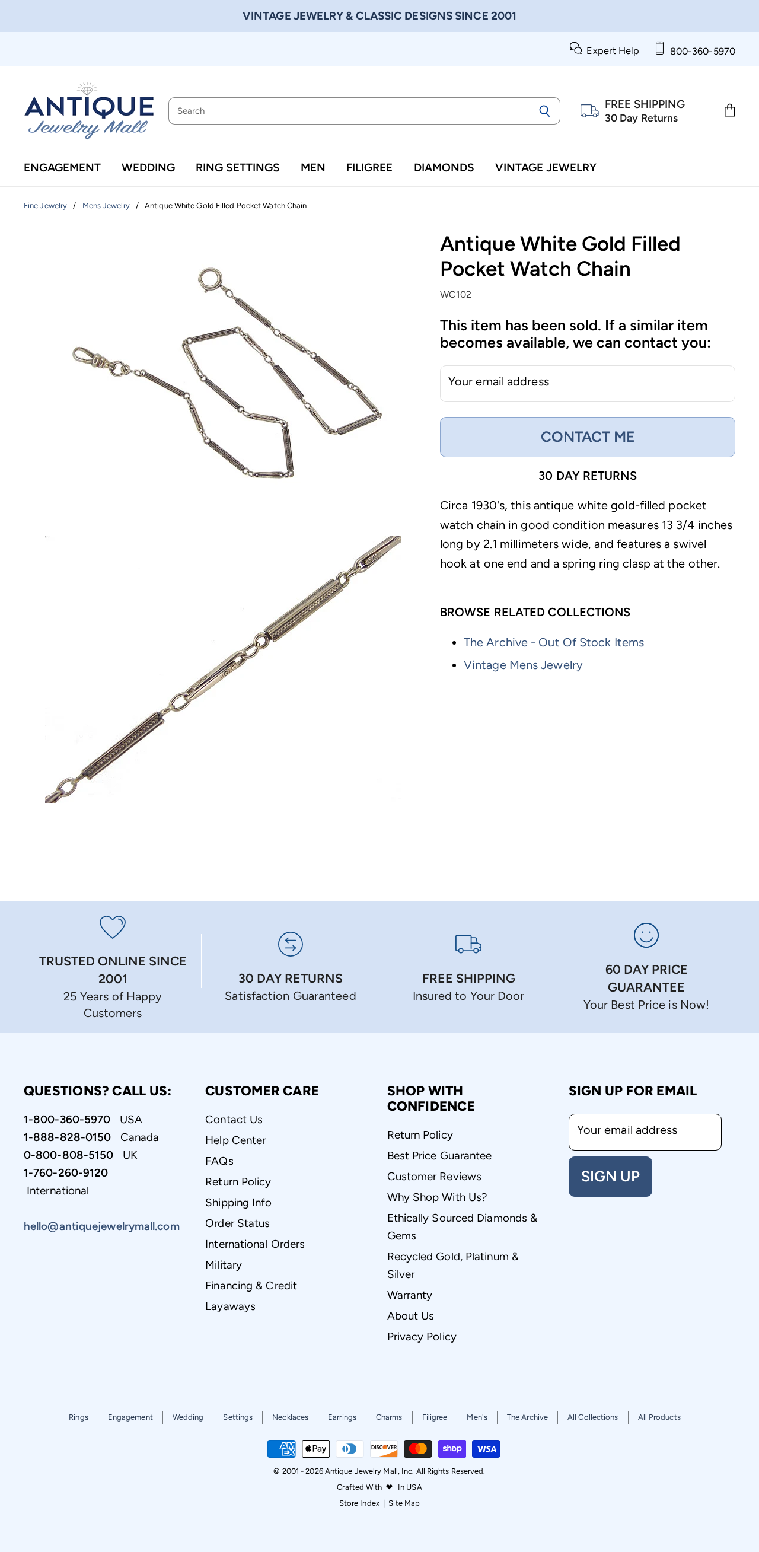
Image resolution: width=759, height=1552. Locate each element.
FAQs (219, 1161)
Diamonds (444, 167)
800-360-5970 (700, 51)
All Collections (592, 1417)
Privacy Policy (422, 1336)
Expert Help (610, 50)
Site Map (404, 1503)
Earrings (342, 1417)
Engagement (62, 167)
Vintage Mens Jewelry (523, 665)
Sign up (610, 1176)
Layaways (230, 1306)
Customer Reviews (434, 1176)
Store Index (359, 1503)
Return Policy (238, 1181)
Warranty (410, 1295)
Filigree (369, 167)
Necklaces (290, 1417)
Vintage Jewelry (546, 167)
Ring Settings (238, 167)
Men (313, 167)
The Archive (527, 1417)
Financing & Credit (251, 1285)
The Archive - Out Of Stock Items (554, 642)
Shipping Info (238, 1202)
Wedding (148, 167)
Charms (389, 1417)
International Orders (255, 1244)
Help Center (235, 1140)
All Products (659, 1417)
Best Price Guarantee (439, 1155)
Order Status (237, 1223)
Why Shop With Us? (437, 1197)
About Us (411, 1315)
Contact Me (588, 436)
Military (223, 1264)
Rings (78, 1417)
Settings (238, 1417)
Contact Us (234, 1119)
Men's (477, 1417)
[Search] (544, 111)
